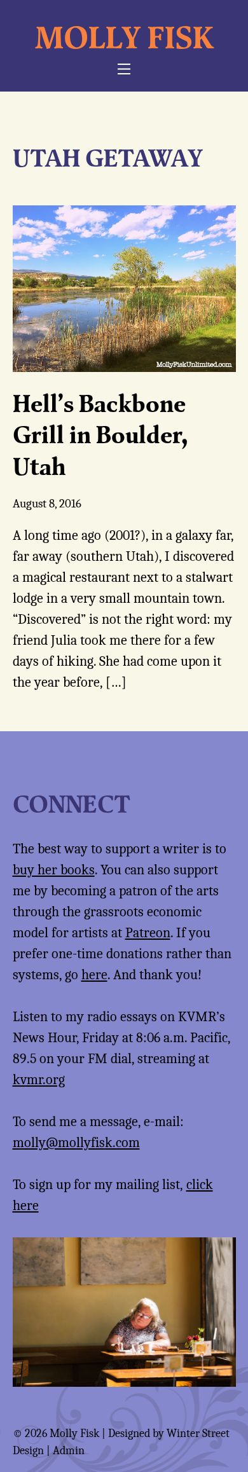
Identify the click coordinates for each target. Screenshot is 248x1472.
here (94, 974)
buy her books (54, 870)
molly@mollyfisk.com (76, 1142)
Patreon (147, 933)
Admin (69, 1450)
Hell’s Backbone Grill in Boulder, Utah (100, 435)
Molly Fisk (124, 37)
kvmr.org (39, 1079)
